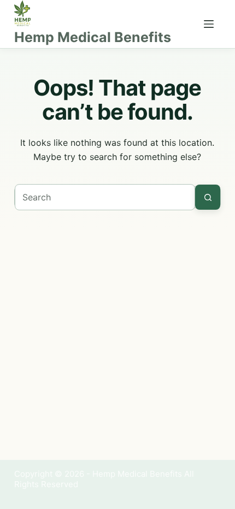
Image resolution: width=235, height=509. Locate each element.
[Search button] (207, 197)
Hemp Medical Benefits (92, 37)
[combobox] (105, 197)
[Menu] (209, 24)
